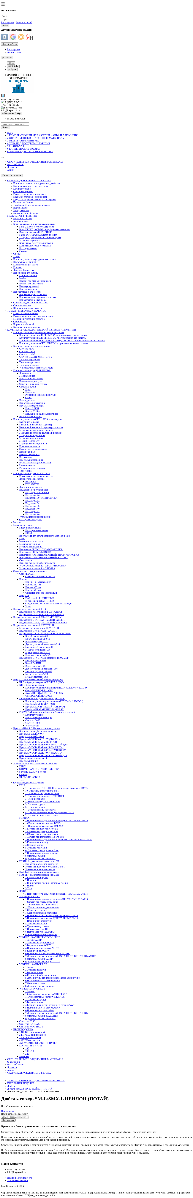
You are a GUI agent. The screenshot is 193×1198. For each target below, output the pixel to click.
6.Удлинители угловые (37, 926)
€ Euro (11, 63)
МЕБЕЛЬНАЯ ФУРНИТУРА (22, 216)
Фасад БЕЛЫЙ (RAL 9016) (39, 690)
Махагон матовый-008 (36, 674)
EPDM (22, 766)
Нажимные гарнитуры (31, 381)
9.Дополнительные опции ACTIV (42, 961)
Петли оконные (27, 451)
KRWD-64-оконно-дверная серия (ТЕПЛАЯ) (42, 698)
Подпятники (25, 457)
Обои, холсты (20, 321)
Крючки (17, 267)
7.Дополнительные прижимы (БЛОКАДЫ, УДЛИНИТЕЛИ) (56, 1013)
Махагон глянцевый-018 (38, 649)
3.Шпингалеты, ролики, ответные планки (46, 883)
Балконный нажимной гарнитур (35, 424)
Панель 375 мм (33, 587)
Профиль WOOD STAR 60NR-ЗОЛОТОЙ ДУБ (43, 744)
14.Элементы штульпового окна (41, 834)
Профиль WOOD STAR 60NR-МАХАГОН (41, 747)
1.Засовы (30, 967)
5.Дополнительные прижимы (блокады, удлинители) (52, 978)
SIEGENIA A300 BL (29, 896)
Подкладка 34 (32, 503)
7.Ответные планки (35, 983)
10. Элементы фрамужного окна (42, 790)
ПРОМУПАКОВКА (29, 777)
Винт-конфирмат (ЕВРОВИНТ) (35, 232)
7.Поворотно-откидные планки (41, 853)
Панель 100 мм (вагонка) (38, 582)
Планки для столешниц (31, 283)
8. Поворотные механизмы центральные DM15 (49, 812)
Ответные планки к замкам (33, 384)
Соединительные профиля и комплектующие (48, 603)
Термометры (25, 470)
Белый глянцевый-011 (36, 636)
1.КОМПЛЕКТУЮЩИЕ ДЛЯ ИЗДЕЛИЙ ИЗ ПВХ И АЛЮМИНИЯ (42, 135)
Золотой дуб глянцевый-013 (39, 647)
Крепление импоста (29, 446)
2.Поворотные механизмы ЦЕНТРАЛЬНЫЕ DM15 (51, 915)
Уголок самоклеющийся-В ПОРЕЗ (37, 568)
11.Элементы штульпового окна (41, 904)
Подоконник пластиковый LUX (29, 609)
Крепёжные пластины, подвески (36, 243)
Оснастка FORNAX (29, 1024)
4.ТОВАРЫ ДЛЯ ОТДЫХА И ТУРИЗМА (28, 143)
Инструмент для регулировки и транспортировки (44, 536)
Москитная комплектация (38, 717)
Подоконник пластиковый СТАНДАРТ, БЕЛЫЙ (38, 617)
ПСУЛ (28, 533)
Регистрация (7, 22)
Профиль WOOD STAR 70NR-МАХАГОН (41, 752)
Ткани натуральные (29, 362)
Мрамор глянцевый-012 (37, 652)
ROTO (22, 891)
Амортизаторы (20, 221)
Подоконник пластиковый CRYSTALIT (33, 625)
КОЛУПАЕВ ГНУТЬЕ (31, 1045)
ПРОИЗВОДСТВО (23, 1029)
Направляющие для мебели (27, 291)
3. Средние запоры (35, 799)
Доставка (12, 167)
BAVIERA (30, 481)
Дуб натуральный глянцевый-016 (42, 644)
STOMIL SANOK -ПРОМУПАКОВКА (39, 769)
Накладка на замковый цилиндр (41, 413)
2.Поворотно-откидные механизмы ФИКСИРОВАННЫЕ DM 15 (58, 839)
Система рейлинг (22, 305)
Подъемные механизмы (25, 262)
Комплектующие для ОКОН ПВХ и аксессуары (37, 419)
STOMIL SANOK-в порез (32, 771)
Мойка (22, 278)
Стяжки (23, 251)
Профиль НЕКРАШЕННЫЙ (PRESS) (44, 709)
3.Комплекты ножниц (36, 842)
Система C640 (32, 720)
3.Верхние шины (34, 972)
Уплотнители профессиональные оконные (35, 763)
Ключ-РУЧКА (32, 411)
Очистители (25, 560)
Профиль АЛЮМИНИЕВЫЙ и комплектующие (38, 679)
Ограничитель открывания (33, 449)
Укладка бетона (21, 210)
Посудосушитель (28, 289)
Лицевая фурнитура (23, 270)
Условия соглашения (17, 1180)
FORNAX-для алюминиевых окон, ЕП (39, 861)
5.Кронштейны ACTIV (37, 950)
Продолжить (7, 1111)
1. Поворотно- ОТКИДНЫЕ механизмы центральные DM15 (56, 788)
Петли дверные (27, 400)
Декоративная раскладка (31, 479)
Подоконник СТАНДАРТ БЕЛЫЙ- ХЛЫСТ (42, 620)
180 (27, 1048)
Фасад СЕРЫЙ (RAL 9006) (39, 696)
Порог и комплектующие (32, 403)
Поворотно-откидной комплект (41, 864)
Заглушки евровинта (30, 240)
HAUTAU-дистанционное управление (39, 872)
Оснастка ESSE (27, 1021)
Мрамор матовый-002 (36, 677)
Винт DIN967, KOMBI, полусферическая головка (44, 229)
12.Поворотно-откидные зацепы (42, 907)
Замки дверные (27, 376)
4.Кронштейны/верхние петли (41, 975)
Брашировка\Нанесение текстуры (30, 186)
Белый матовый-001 (35, 660)
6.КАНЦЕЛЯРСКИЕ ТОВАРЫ (23, 148)
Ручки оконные (27, 465)
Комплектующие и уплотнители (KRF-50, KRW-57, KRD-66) (56, 687)
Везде (10, 132)
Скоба (28, 397)
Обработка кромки (23, 191)
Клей (22, 538)
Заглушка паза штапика (31, 438)
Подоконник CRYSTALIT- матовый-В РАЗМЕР (43, 658)
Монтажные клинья (29, 544)
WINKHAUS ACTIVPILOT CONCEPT (39, 937)
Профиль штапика (28, 761)
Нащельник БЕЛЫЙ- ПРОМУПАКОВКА (41, 549)
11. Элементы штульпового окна (42, 793)
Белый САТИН (33, 663)
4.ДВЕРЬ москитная (29, 1040)
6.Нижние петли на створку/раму (42, 980)
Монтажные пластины (31, 546)
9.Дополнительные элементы (40, 858)
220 (27, 1053)
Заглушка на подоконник (32, 435)
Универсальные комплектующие (36, 367)
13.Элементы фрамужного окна (41, 831)
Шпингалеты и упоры (30, 416)
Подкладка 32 (32, 500)
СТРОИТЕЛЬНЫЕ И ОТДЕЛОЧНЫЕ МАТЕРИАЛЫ (35, 161)
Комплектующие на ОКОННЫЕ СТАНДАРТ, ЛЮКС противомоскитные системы (62, 340)
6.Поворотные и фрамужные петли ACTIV (47, 953)
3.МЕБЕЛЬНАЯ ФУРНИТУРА (23, 140)
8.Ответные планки (35, 856)
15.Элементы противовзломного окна (44, 837)
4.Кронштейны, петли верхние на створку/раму (49, 1005)
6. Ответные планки (35, 807)
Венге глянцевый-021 (36, 641)
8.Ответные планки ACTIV (39, 959)
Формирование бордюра (25, 213)
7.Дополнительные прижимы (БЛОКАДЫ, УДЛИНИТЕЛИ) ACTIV (60, 956)
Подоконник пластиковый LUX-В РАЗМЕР (41, 614)
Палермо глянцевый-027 (38, 655)
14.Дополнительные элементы (41, 912)
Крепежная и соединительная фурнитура (34, 224)
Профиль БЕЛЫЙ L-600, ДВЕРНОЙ (38, 742)
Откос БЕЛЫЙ (27, 573)
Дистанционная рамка (30, 487)
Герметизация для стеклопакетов (36, 476)
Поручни (30, 392)
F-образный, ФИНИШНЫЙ (39, 598)
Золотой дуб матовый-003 (38, 671)
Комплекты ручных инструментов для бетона (36, 183)
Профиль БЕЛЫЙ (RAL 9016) (40, 704)
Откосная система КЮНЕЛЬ (40, 576)
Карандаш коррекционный (33, 443)
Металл (17, 522)
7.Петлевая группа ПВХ (37, 929)
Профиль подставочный (31, 460)
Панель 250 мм (33, 584)
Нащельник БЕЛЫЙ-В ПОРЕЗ (35, 552)
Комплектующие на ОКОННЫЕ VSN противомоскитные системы (53, 343)
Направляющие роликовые (33, 294)
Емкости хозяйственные (25, 313)
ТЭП (21, 780)
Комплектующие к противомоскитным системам (38, 332)
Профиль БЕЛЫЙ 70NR (31, 736)
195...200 (29, 1051)
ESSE (22, 785)
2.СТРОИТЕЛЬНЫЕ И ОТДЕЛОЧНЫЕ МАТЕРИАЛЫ (36, 138)
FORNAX (24, 818)
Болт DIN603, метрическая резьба (36, 226)
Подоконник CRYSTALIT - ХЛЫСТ (38, 630)
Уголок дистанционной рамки (35, 517)
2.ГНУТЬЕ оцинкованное (32, 1034)
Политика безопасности (19, 1177)
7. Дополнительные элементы (40, 809)
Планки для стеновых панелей (35, 281)
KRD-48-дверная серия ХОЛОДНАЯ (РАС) (41, 682)
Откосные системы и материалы (30, 571)
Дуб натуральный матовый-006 (41, 668)
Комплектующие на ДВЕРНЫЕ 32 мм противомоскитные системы (54, 335)
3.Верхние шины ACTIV (38, 945)
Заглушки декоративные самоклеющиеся (40, 237)
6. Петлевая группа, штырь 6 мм (42, 850)
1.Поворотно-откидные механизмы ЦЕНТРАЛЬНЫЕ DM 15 (56, 820)
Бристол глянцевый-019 (37, 639)
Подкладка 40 (32, 508)
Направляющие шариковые (33, 300)
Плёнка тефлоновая (29, 454)
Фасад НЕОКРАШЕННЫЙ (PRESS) (44, 693)
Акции (10, 170)
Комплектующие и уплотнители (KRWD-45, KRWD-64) (54, 701)
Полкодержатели (28, 248)
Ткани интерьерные (29, 359)
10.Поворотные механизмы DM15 (42, 823)
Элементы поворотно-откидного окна (45, 866)
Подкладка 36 (32, 506)
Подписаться (8, 1120)
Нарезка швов (20, 207)
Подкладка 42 (32, 511)
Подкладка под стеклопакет (33, 489)
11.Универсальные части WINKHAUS (45, 997)
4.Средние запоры (34, 845)
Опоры (17, 253)
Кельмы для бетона (23, 202)
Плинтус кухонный (29, 286)
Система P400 (32, 723)
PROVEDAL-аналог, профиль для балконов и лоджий (47, 712)
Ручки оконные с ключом (32, 468)
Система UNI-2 (27, 354)
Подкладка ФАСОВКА (37, 492)
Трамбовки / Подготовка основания (31, 205)
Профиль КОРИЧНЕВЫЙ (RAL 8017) (45, 706)
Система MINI (26, 348)
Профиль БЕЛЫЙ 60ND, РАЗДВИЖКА (39, 739)
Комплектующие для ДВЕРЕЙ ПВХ (32, 370)
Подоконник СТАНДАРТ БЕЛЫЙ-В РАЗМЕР (43, 622)
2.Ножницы (31, 880)
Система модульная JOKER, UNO (30, 302)
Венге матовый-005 (35, 666)
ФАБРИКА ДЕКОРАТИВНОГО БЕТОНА (29, 180)
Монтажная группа (23, 525)
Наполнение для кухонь (25, 272)
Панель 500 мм (33, 590)
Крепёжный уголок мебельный (35, 245)
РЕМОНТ (24, 1056)
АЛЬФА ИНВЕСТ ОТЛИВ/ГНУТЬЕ (38, 1043)
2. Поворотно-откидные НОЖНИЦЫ (44, 796)
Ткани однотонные (29, 365)
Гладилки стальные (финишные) (30, 197)
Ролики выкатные (22, 218)
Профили (24, 595)
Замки (16, 256)
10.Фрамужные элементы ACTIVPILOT (46, 994)
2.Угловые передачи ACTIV (39, 942)
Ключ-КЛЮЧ (32, 408)
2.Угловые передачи (35, 969)
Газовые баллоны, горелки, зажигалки (33, 316)
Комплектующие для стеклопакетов (31, 473)
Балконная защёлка (29, 422)
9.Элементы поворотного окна (41, 934)
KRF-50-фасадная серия (31, 685)
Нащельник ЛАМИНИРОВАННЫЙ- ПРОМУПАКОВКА (49, 555)
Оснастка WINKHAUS (31, 1026)
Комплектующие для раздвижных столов (34, 259)
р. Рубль (12, 69)
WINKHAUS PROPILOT (32, 988)
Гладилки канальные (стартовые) (30, 194)
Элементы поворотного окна (40, 869)
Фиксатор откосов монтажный (41, 592)
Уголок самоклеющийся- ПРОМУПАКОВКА (42, 565)
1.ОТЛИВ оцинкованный (32, 1032)
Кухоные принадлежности (26, 327)
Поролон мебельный (24, 324)
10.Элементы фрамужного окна (41, 902)
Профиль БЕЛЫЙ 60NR (31, 733)
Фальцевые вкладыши (30, 519)
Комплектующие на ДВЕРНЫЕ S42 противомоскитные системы (52, 338)
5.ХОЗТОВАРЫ (15, 146)
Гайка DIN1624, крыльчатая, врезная (38, 235)
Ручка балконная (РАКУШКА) (35, 462)
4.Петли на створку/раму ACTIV (42, 948)
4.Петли (29, 885)
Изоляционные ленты (36, 530)
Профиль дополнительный (33, 758)
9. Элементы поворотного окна (41, 815)
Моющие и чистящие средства (29, 319)
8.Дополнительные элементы (40, 986)
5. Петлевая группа (35, 804)
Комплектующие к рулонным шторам (32, 346)
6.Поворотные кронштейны (39, 1010)
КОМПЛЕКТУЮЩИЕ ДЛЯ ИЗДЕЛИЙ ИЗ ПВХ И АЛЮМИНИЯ (41, 329)
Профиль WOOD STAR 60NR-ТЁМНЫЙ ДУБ (43, 750)
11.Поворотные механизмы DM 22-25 (44, 826)
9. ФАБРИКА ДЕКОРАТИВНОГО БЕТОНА (30, 151)
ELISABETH (32, 484)
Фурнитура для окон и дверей (28, 782)
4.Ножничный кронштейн (38, 921)
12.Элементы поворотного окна (41, 828)
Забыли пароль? (24, 22)
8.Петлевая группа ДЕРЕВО (40, 931)
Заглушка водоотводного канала (36, 430)
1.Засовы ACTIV (34, 940)
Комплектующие (22, 188)
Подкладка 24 (32, 495)
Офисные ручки (27, 386)
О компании (13, 1062)
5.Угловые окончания (36, 847)
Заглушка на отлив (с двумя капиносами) (40, 432)
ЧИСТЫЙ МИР (15, 164)
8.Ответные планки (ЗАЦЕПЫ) (41, 1016)
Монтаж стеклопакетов (31, 541)
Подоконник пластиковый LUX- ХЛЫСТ (40, 611)
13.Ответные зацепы (36, 910)
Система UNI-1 (27, 351)
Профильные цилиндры (31, 405)
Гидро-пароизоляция (30, 527)
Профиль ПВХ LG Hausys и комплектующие (36, 728)
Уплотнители (32, 725)
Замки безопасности (29, 441)
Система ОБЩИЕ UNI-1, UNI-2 (35, 357)
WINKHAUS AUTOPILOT (33, 964)
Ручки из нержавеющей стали (40, 395)
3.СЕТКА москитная (30, 1037)
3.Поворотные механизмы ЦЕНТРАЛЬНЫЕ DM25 (51, 918)
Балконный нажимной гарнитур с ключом (41, 427)
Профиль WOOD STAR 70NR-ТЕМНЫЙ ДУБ (43, 755)
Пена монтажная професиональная (37, 563)
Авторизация (14, 52)
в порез (23, 774)
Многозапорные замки (31, 378)
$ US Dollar (13, 66)
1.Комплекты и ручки (36, 877)
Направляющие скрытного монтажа (37, 297)
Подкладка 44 (32, 514)
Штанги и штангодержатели (28, 308)
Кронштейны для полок (25, 264)
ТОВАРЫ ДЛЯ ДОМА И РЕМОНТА (26, 310)
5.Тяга (28, 888)
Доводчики (25, 373)
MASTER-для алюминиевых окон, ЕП (39, 874)
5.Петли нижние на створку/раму (42, 1007)
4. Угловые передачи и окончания (42, 801)
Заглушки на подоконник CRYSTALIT (39, 628)
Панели (23, 579)
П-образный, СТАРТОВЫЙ (39, 601)
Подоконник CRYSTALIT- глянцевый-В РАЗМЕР (45, 633)
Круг (27, 389)
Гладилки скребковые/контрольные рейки (34, 199)
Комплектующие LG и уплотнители (38, 731)
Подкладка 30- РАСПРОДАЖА (41, 498)
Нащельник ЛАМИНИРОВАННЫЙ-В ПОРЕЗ (43, 557)
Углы (28, 606)
